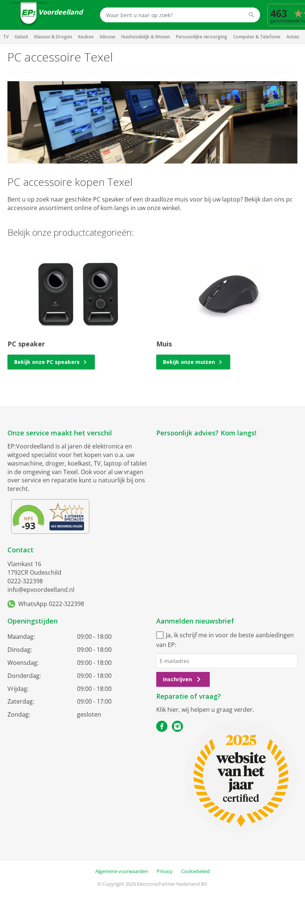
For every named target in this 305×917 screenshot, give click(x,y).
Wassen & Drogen (53, 37)
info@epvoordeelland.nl (40, 590)
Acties (292, 37)
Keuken (86, 37)
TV (6, 37)
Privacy (165, 871)
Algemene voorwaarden (121, 871)
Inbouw (107, 37)
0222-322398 (25, 581)
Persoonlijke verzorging (201, 37)
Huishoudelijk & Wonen (145, 37)
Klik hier (167, 709)
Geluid (21, 37)
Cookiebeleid (195, 871)
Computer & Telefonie (256, 37)
